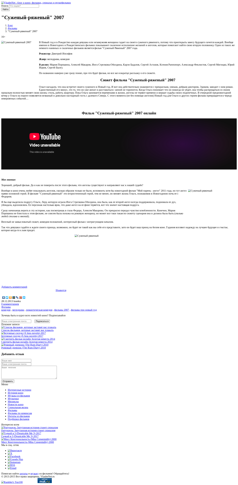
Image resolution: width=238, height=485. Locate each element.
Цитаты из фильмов (19, 416)
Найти (5, 9)
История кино (15, 392)
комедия (5, 310)
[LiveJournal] (17, 297)
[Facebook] (14, 456)
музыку (34, 473)
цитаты (24, 473)
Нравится (61, 290)
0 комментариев (10, 304)
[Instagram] (14, 462)
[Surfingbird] (24, 297)
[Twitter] (7, 297)
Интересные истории (19, 389)
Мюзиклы (13, 401)
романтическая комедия (39, 310)
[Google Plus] (20, 297)
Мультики (13, 398)
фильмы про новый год (84, 310)
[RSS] (11, 465)
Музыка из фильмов (19, 395)
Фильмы (12, 28)
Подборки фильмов (18, 419)
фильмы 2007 (61, 310)
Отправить (8, 381)
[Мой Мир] (14, 297)
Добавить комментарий (14, 286)
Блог (10, 25)
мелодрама (18, 310)
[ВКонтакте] (3, 297)
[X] (10, 453)
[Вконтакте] (15, 450)
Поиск (4, 5)
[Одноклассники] (10, 297)
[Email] (12, 468)
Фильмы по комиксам (20, 413)
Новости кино (15, 404)
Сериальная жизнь (18, 407)
